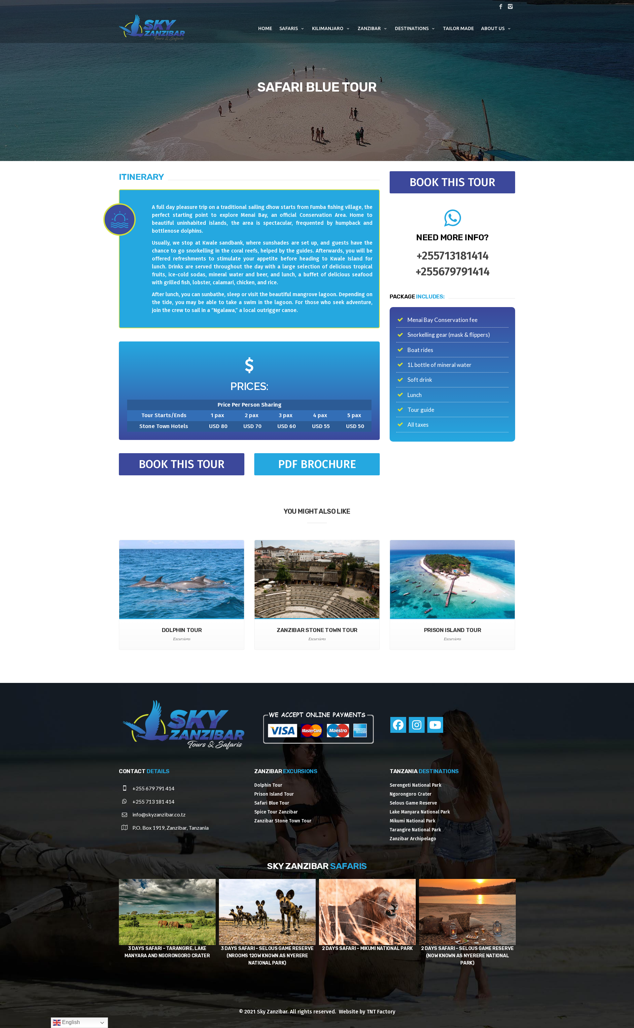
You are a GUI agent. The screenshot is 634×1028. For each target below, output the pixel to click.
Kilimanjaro (327, 28)
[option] (167, 919)
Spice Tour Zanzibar (276, 812)
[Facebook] (398, 725)
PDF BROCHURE (317, 464)
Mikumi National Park (412, 821)
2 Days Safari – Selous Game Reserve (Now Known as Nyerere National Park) (267, 956)
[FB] (501, 7)
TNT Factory (381, 1011)
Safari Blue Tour (271, 803)
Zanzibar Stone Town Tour (282, 821)
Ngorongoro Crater (411, 794)
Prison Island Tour (274, 794)
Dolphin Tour (268, 785)
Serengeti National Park (415, 785)
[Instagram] (417, 725)
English (70, 1022)
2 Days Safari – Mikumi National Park (167, 948)
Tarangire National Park (415, 830)
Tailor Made (458, 28)
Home (265, 28)
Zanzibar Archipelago (413, 839)
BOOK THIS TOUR (182, 464)
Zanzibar (369, 28)
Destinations (412, 28)
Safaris (288, 28)
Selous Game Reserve (413, 803)
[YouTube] (435, 725)
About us (493, 28)
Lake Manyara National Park (420, 812)
